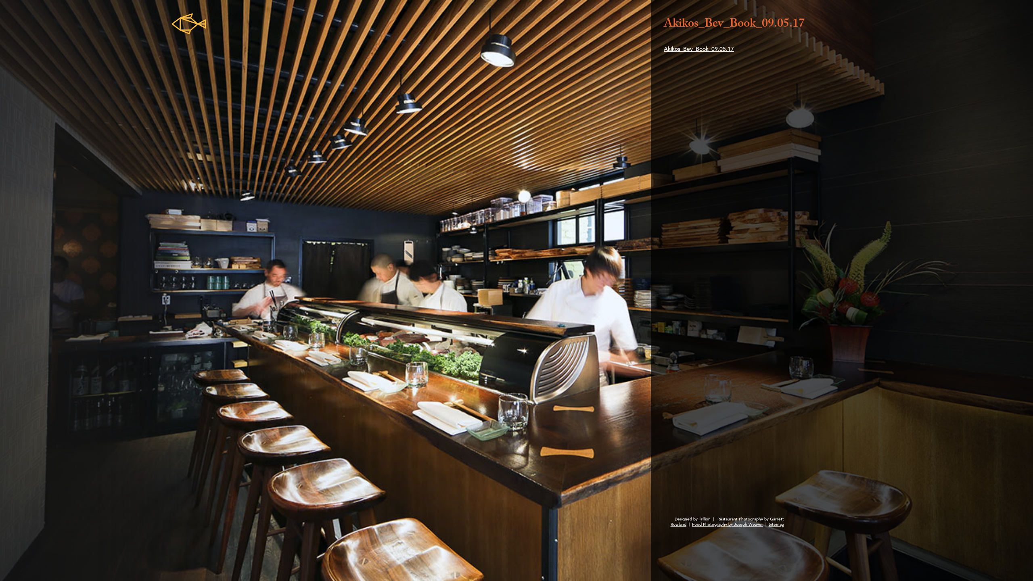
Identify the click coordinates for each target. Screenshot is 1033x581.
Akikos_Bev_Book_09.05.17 (699, 48)
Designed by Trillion (693, 519)
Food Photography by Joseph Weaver (727, 524)
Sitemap (776, 524)
